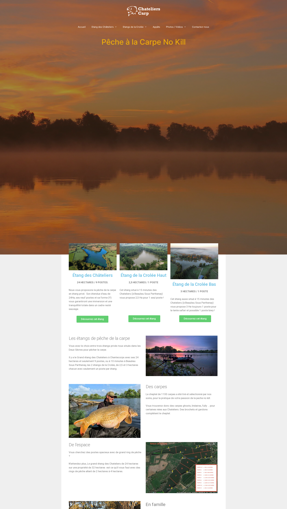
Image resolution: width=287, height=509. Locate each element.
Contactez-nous (200, 26)
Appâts (156, 26)
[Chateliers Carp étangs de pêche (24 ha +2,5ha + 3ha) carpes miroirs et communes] (143, 11)
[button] (92, 319)
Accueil (82, 26)
